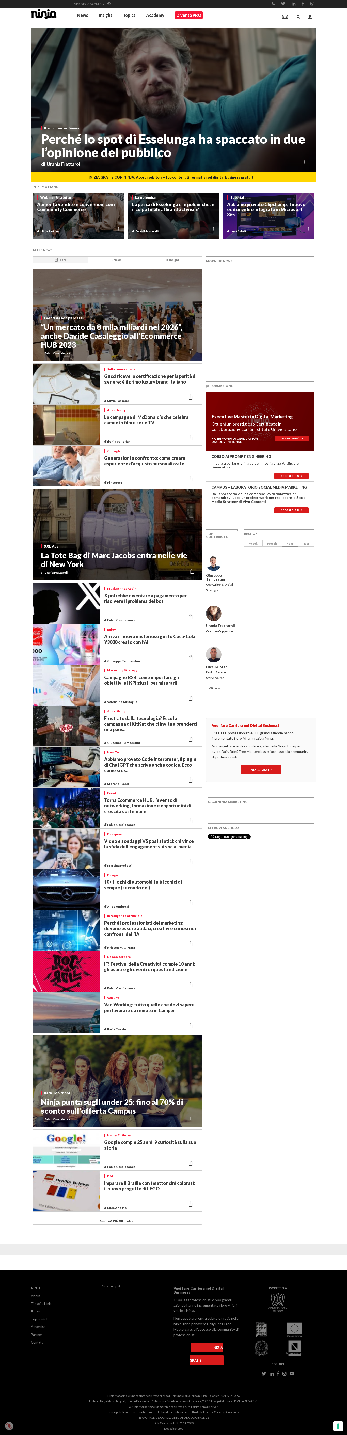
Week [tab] (253, 543)
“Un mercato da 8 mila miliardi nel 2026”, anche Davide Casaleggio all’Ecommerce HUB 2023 (112, 335)
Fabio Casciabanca (121, 620)
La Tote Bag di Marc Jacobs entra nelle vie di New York (114, 560)
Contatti (37, 1342)
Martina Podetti (120, 865)
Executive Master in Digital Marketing (252, 416)
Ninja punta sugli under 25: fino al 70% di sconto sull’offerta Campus (112, 1106)
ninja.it (115, 1286)
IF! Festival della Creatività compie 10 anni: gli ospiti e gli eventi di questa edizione (149, 966)
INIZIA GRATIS (261, 770)
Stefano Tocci (118, 784)
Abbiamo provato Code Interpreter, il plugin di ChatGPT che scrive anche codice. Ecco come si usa (150, 764)
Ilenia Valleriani (119, 442)
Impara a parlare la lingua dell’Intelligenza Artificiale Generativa (255, 465)
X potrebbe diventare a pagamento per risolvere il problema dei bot (145, 598)
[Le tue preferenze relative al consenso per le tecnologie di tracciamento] (338, 1426)
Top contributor (43, 1319)
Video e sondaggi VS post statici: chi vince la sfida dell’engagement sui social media (149, 843)
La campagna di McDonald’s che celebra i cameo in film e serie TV (147, 419)
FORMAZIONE (221, 386)
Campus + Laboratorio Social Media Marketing (259, 487)
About (35, 1296)
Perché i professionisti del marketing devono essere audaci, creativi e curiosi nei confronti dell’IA (150, 928)
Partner (36, 1335)
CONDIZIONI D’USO (173, 1417)
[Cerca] (298, 13)
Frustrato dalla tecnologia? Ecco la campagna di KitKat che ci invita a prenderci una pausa (150, 723)
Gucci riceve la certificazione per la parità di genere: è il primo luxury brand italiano (150, 379)
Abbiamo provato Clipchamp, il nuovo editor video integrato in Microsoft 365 (266, 209)
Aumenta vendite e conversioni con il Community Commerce (77, 207)
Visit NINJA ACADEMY (89, 4)
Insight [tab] (174, 260)
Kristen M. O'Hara (121, 947)
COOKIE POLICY (198, 1417)
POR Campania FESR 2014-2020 (173, 1423)
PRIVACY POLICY (148, 1417)
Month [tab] (272, 543)
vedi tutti (214, 687)
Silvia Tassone (118, 401)
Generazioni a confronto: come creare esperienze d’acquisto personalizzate (144, 460)
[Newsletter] (285, 13)
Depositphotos (173, 1428)
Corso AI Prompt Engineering (241, 456)
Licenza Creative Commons (221, 1412)
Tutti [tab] (62, 260)
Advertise (38, 1327)
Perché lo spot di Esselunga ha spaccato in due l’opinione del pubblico (173, 145)
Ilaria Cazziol (117, 1029)
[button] (304, 163)
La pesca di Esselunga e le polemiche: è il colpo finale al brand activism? (173, 207)
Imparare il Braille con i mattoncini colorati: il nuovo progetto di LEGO (149, 1186)
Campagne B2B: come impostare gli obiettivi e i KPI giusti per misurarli (141, 680)
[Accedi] (310, 13)
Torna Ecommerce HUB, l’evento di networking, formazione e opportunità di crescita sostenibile (147, 805)
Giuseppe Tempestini (124, 661)
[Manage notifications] (9, 1426)
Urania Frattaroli (220, 625)
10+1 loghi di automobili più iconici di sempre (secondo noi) (143, 884)
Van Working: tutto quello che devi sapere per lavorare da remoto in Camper (149, 1007)
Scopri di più (291, 438)
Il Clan (35, 1311)
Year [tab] (290, 543)
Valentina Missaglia (122, 702)
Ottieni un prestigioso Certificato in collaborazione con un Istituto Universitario (254, 426)
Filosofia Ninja (41, 1304)
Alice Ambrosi (118, 906)
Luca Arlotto (117, 1208)
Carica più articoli (117, 1221)
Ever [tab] (306, 543)
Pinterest (115, 482)
